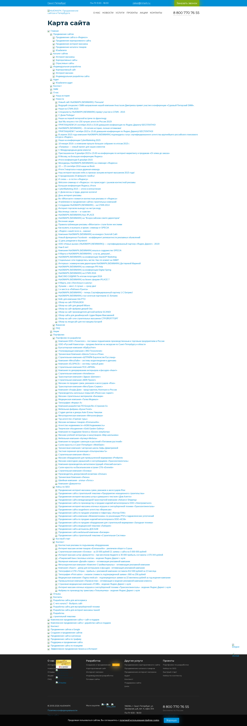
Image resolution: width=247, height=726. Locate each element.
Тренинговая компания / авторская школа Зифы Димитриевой (88, 448)
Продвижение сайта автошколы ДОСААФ (78, 529)
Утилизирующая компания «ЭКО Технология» (80, 351)
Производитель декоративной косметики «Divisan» (82, 474)
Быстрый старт (63, 539)
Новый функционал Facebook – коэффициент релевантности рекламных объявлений (99, 237)
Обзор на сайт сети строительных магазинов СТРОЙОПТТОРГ (88, 318)
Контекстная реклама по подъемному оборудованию (83, 545)
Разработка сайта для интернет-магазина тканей (76, 610)
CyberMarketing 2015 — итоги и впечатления (79, 189)
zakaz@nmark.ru (141, 3)
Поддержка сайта (132, 683)
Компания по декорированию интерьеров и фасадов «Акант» (87, 370)
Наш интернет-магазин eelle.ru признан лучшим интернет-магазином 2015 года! (96, 173)
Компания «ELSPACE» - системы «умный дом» (81, 364)
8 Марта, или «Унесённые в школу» (75, 283)
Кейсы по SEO (63, 487)
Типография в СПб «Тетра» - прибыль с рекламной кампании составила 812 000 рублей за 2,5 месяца (107, 571)
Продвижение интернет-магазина (72, 44)
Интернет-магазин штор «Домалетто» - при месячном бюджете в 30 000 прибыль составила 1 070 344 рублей (110, 555)
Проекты (132, 13)
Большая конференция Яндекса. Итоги (77, 186)
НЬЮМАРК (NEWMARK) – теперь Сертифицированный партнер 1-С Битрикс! (95, 292)
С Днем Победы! (66, 115)
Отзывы (57, 594)
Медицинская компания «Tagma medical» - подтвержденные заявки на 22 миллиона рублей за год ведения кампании (114, 578)
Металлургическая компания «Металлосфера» (80, 416)
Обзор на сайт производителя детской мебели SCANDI (84, 312)
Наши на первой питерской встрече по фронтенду (82, 118)
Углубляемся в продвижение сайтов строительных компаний (87, 202)
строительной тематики (64, 616)
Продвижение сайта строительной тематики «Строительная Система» (92, 535)
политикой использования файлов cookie (139, 720)
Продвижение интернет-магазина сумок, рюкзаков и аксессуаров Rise (91, 490)
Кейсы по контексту (172, 675)
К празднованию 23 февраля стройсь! (76, 176)
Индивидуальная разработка (67, 66)
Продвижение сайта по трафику (66, 639)
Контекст (57, 86)
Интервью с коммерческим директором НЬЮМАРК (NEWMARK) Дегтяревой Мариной (99, 263)
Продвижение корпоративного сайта (73, 41)
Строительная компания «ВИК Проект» (77, 380)
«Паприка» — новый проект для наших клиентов (81, 147)
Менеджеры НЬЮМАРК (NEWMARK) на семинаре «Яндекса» (88, 163)
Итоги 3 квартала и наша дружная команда (79, 169)
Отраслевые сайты (65, 63)
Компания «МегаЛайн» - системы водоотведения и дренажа (87, 360)
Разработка (58, 613)
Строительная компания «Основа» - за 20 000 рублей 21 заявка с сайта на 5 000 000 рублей (102, 552)
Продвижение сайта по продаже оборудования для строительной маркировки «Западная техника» (105, 523)
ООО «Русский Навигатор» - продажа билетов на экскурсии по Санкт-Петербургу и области (102, 344)
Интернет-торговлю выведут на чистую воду (79, 208)
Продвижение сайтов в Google (65, 629)
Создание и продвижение (102, 665)
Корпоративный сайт (66, 70)
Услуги (120, 13)
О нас (96, 13)
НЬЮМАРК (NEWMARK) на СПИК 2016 (77, 273)
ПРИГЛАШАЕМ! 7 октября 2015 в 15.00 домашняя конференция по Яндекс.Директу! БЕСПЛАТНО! (105, 131)
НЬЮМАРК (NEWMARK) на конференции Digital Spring (84, 270)
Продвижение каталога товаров (71, 47)
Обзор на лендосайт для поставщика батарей (80, 322)
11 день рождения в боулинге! (72, 241)
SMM (55, 89)
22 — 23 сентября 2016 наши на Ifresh (76, 166)
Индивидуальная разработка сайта (72, 76)
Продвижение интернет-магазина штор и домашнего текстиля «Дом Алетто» (95, 497)
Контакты (156, 13)
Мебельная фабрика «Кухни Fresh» (75, 409)
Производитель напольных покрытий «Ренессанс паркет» (86, 393)
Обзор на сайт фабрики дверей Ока (75, 309)
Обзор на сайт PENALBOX (71, 302)
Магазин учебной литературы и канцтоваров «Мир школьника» (88, 435)
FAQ (58, 328)
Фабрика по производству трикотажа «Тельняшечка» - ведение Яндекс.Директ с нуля (99, 590)
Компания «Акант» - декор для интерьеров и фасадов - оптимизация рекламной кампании (101, 568)
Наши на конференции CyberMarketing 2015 (79, 140)
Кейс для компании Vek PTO (71, 299)
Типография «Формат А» (70, 403)
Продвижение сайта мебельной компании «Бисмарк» (83, 532)
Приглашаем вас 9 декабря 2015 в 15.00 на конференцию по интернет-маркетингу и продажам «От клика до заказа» (114, 153)
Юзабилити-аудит (64, 83)
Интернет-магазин (64, 73)
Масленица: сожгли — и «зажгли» (74, 212)
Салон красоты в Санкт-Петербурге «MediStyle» (81, 445)
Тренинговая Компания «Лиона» (74, 477)
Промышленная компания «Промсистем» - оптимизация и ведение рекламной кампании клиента (105, 581)
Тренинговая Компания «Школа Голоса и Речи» (81, 354)
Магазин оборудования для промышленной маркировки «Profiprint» (90, 458)
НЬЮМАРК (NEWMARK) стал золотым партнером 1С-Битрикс (88, 296)
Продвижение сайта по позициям (67, 646)
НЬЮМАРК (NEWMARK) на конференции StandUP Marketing (87, 257)
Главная (55, 31)
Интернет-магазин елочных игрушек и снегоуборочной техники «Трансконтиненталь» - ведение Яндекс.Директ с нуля (114, 587)
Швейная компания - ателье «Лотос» (76, 480)
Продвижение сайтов (63, 34)
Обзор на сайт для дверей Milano (74, 305)
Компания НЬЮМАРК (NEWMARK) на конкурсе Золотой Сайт (87, 234)
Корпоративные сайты (66, 60)
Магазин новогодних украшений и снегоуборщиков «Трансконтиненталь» (93, 461)
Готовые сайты (93, 679)
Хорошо (171, 720)
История (52, 665)
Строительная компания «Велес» (74, 454)
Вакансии (60, 325)
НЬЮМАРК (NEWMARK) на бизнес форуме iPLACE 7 (83, 279)
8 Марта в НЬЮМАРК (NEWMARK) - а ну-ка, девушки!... (84, 254)
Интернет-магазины (65, 57)
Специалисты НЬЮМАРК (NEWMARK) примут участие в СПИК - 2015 (91, 112)
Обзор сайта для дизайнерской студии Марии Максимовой (86, 315)
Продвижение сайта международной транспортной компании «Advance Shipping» (97, 500)
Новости (107, 13)
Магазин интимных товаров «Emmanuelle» (78, 422)
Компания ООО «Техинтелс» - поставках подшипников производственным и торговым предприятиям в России (111, 341)
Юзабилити (61, 50)
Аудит (56, 79)
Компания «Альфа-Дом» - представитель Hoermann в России (87, 390)
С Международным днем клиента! (74, 150)
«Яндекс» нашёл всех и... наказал (74, 231)
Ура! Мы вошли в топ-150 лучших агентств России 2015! (85, 122)
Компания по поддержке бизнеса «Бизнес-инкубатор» (84, 432)
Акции (144, 13)
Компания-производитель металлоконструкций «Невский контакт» (90, 464)
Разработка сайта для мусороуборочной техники (76, 607)
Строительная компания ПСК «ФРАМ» (76, 367)
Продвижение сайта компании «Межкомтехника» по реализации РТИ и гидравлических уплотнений (106, 516)
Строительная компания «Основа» (75, 471)
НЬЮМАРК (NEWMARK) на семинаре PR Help (80, 267)
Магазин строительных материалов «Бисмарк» (80, 396)
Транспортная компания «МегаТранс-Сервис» (80, 386)
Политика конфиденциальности (62, 710)
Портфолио (58, 335)
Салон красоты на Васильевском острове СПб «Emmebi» (85, 467)
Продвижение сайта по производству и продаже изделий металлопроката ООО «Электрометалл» (105, 503)
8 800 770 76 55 (186, 13)
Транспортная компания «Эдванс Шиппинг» (79, 377)
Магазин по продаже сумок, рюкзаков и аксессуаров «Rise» (86, 383)
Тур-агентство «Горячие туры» (73, 419)
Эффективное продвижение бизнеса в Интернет (74, 649)
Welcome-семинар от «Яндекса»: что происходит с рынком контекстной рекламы (97, 182)
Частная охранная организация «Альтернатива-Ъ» (82, 451)
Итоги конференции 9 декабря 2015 (75, 160)
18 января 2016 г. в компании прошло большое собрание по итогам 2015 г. (94, 143)
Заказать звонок (187, 3)
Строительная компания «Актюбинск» (76, 373)
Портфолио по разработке (68, 338)
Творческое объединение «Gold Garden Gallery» (81, 428)
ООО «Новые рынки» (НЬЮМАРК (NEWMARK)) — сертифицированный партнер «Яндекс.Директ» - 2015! (109, 244)
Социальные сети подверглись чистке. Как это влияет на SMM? (88, 260)
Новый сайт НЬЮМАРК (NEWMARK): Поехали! (81, 102)
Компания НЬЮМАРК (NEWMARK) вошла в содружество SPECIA (89, 250)
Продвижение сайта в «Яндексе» (72, 37)
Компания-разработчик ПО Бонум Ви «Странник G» (83, 406)
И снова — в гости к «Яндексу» (73, 179)
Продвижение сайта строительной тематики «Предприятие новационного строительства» (101, 493)
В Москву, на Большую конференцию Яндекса (80, 156)
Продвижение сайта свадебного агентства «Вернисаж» (85, 510)
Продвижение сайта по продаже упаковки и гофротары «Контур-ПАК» (92, 513)
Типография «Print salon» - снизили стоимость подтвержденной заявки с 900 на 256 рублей (102, 574)
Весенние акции (66, 221)
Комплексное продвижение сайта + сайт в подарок (75, 620)
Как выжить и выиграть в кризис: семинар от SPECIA (83, 228)
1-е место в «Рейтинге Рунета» (73, 289)
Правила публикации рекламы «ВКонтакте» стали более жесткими (90, 224)
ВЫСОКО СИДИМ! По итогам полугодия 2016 (80, 276)
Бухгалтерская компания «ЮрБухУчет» (77, 347)
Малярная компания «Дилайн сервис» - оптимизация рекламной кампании (94, 561)
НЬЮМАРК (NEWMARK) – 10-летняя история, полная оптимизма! (89, 128)
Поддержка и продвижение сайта (67, 642)
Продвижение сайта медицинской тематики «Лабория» (84, 526)
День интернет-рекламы (69, 195)
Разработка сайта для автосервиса (70, 600)
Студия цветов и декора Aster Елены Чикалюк (80, 412)
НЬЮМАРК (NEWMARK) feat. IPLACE (76, 215)
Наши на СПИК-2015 (68, 109)
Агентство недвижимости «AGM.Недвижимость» (81, 425)
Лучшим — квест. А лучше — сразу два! (77, 286)
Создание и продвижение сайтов (66, 633)
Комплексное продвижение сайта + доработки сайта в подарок (81, 623)
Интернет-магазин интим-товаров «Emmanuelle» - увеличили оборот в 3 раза (95, 548)
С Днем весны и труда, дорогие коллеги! (77, 192)
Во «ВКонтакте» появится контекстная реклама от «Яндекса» (87, 199)
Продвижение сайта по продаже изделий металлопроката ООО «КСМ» (92, 519)
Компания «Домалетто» (69, 484)
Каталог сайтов (60, 53)
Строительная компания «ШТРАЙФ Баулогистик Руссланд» (87, 357)
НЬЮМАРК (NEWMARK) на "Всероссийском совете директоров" (89, 218)
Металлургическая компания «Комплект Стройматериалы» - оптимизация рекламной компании (104, 565)
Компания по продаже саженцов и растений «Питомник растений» (90, 441)
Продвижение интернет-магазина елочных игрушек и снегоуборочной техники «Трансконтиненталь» (106, 506)
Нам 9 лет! (63, 247)
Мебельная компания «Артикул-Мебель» (77, 438)
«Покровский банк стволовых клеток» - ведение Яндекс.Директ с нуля (91, 558)
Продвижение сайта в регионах (66, 636)
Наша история (63, 96)
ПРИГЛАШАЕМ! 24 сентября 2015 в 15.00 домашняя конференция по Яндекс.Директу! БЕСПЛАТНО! (107, 125)
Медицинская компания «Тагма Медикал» (78, 399)
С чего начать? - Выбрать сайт (67, 603)
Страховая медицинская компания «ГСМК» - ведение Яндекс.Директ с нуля (94, 584)
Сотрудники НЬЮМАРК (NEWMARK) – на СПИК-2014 (84, 205)
